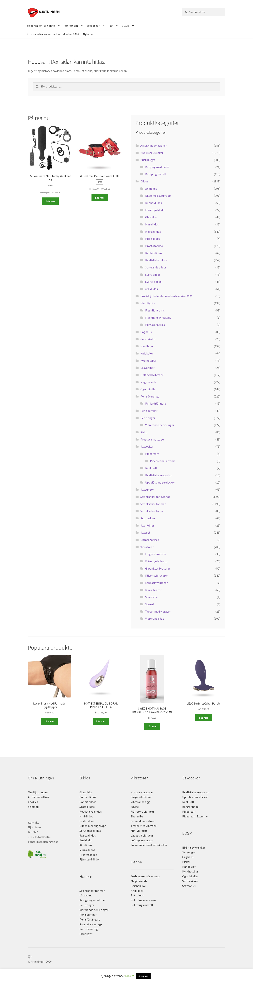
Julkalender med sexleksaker (149, 845)
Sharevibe (151, 597)
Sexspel (145, 532)
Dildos (144, 181)
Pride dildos (152, 238)
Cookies (33, 802)
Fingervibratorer (155, 554)
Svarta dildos (153, 281)
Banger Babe (190, 807)
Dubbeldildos (153, 203)
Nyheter (88, 34)
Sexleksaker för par (152, 511)
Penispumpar (148, 411)
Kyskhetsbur (148, 360)
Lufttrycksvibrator (151, 375)
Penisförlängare (155, 403)
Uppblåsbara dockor (195, 797)
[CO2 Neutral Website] (49, 853)
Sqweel (149, 604)
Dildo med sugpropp (158, 195)
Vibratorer (147, 547)
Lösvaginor (147, 368)
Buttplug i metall (142, 905)
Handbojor (147, 346)
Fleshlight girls (155, 310)
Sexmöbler (147, 525)
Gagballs (146, 332)
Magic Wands (139, 881)
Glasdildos (86, 792)
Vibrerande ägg (154, 618)
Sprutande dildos (156, 267)
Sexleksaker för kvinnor (155, 497)
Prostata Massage (90, 924)
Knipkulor (146, 353)
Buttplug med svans (143, 900)
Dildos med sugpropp (92, 826)
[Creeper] (126, 958)
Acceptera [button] (143, 976)
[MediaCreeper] (126, 956)
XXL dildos (151, 289)
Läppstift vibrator (156, 583)
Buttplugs (137, 895)
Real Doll (151, 468)
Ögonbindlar (148, 389)
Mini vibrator (153, 590)
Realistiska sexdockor (159, 475)
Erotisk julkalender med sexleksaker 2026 (53, 34)
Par (111, 25)
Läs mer (50, 201)
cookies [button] (129, 976)
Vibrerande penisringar (159, 425)
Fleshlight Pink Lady (158, 317)
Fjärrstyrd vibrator (157, 561)
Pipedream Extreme (162, 461)
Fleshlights (147, 303)
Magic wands (148, 382)
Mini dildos (152, 224)
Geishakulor (148, 339)
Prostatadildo (154, 246)
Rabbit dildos (153, 253)
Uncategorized (149, 540)
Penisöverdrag (149, 396)
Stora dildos (152, 274)
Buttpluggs (147, 160)
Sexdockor (93, 25)
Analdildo (151, 188)
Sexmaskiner (148, 518)
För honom (71, 25)
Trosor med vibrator (158, 611)
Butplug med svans (157, 167)
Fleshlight (86, 934)
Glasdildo (151, 217)
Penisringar (147, 418)
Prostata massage (152, 439)
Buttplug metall (155, 174)
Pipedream (152, 454)
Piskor (144, 432)
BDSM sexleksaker (151, 153)
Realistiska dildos (156, 260)
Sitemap (33, 807)
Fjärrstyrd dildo (154, 210)
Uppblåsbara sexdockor (160, 482)
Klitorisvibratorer (156, 575)
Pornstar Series (155, 324)
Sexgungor (147, 489)
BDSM (125, 25)
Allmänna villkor (38, 797)
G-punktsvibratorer (157, 568)
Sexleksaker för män (153, 504)
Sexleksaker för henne (41, 25)
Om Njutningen (38, 792)
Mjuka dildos (153, 231)
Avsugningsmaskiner (153, 145)
